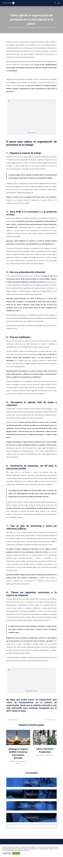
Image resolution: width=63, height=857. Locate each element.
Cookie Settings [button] (7, 853)
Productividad (31, 794)
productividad (50, 27)
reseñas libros (49, 755)
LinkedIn (13, 224)
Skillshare (29, 381)
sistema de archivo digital (21, 203)
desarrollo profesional (37, 27)
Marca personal (31, 782)
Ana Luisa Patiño (15, 27)
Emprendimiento (31, 817)
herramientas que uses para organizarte (31, 418)
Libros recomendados (31, 806)
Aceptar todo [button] (16, 853)
